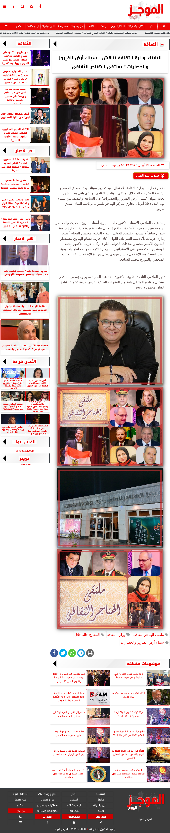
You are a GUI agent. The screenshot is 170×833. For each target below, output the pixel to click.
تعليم (101, 810)
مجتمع (19, 26)
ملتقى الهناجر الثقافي (149, 635)
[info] (13, 6)
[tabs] (4, 6)
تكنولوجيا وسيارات (47, 810)
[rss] (31, 6)
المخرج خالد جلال (87, 635)
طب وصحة (62, 26)
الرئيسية (101, 794)
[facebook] (40, 6)
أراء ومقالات (33, 26)
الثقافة (150, 44)
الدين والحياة (48, 26)
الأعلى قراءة (24, 361)
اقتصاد (90, 26)
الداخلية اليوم (118, 26)
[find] (22, 6)
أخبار (151, 26)
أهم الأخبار (24, 238)
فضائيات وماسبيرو (47, 805)
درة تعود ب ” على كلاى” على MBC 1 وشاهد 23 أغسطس (47, 33)
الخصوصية (74, 816)
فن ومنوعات (77, 26)
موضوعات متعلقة (143, 663)
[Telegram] (81, 653)
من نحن (20, 810)
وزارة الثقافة (116, 635)
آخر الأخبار (24, 151)
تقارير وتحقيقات (135, 26)
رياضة (103, 26)
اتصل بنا (47, 816)
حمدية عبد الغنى (148, 175)
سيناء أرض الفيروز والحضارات (142, 642)
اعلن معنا (100, 816)
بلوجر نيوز (74, 810)
